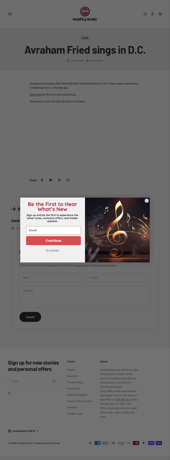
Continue (53, 240)
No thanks (52, 250)
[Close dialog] (146, 200)
